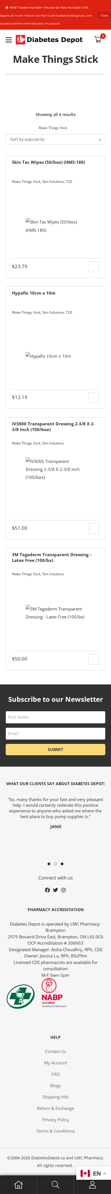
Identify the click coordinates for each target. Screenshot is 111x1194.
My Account (92, 1185)
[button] (49, 863)
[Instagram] (63, 890)
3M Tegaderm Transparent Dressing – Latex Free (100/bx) (52, 557)
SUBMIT (55, 749)
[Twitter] (55, 890)
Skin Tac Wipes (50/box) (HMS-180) (48, 162)
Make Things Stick (26, 181)
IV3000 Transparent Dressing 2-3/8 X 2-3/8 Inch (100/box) (53, 426)
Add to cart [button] (94, 266)
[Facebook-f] (47, 890)
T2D (69, 181)
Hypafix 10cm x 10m (34, 293)
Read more (94, 528)
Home (18, 1185)
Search (55, 1185)
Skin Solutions (53, 181)
